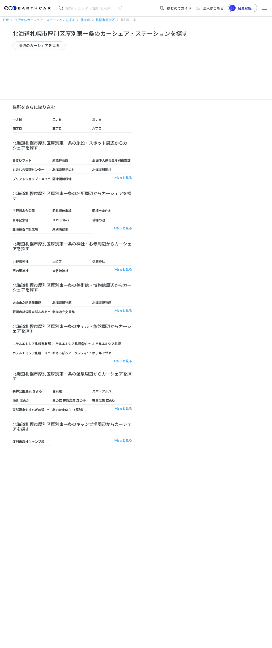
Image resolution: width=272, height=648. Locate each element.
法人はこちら (213, 8)
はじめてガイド (179, 8)
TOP (6, 20)
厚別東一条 (128, 20)
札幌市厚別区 (105, 20)
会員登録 (245, 8)
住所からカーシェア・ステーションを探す (44, 20)
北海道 (85, 20)
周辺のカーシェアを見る (39, 45)
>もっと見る (123, 177)
